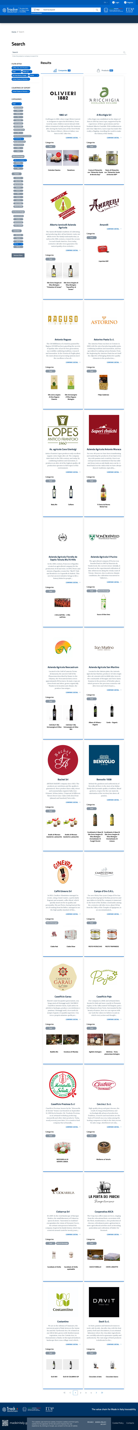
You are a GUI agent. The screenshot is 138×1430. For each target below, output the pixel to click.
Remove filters (18, 255)
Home (14, 31)
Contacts (130, 1422)
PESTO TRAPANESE (112, 946)
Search (15, 52)
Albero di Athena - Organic (95, 723)
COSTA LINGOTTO (112, 1267)
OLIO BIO (54, 1376)
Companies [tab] (64, 70)
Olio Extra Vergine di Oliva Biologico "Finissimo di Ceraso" (54, 284)
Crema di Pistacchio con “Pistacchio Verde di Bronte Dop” (95, 172)
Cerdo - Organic (111, 722)
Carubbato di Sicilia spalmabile (71, 1268)
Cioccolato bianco (112, 1376)
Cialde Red (54, 946)
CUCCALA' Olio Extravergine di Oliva (54, 726)
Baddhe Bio (54, 1052)
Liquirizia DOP (103, 261)
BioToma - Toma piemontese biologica (112, 1053)
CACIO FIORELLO (95, 1267)
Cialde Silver (71, 946)
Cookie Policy (100, 1422)
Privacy (90, 1422)
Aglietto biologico (95, 1052)
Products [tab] (107, 70)
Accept (103, 1424)
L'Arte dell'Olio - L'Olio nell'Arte (62, 616)
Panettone (71, 170)
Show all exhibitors (36, 13)
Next (82, 494)
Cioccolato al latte (95, 1376)
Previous (44, 494)
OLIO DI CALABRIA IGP (71, 1376)
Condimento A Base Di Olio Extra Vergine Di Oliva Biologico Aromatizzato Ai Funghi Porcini (95, 836)
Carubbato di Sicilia (54, 1267)
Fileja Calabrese (103, 395)
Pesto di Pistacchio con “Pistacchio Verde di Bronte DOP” (112, 172)
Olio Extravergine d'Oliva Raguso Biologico (71, 397)
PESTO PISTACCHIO (95, 946)
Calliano (71, 504)
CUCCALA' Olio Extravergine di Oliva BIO (71, 727)
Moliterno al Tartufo (103, 1159)
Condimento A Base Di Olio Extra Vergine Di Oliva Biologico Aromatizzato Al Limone (112, 836)
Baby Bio (54, 504)
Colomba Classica (54, 170)
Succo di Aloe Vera (103, 614)
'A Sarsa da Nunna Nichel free (103, 505)
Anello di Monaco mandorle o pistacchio (54, 835)
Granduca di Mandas (71, 1052)
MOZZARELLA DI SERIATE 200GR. (62, 1160)
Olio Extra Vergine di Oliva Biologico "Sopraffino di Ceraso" (71, 285)
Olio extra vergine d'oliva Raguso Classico (54, 397)
